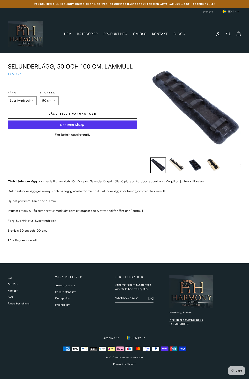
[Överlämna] (150, 298)
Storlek (47, 92)
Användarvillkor (65, 285)
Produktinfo (115, 34)
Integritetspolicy (65, 292)
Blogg (179, 34)
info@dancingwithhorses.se (186, 319)
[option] (124, 4)
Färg (12, 92)
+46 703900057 (179, 324)
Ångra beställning (19, 303)
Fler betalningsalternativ (72, 134)
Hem (67, 34)
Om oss (139, 34)
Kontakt (160, 34)
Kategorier (87, 34)
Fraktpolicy (62, 304)
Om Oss (13, 284)
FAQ (10, 297)
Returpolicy (62, 298)
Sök (10, 278)
